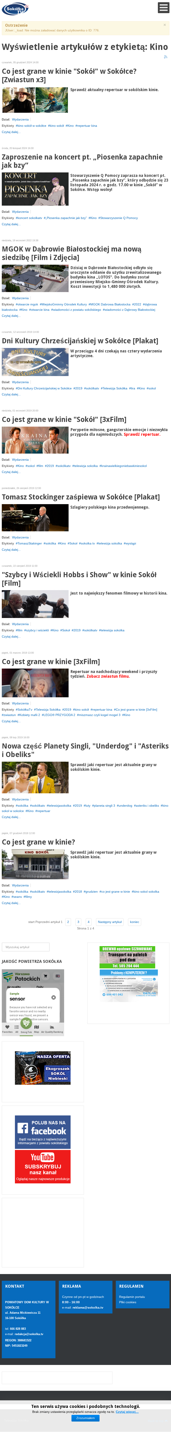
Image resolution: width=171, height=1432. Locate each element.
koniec (134, 922)
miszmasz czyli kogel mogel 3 (99, 715)
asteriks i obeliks (147, 805)
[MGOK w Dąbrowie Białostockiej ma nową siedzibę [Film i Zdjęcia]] (35, 278)
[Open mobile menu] (163, 7)
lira (133, 388)
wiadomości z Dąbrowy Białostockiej (130, 309)
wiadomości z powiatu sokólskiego (77, 309)
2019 (78, 388)
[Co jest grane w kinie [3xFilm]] (35, 683)
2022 (137, 304)
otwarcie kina (40, 309)
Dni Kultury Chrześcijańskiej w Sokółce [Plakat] (80, 341)
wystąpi (131, 543)
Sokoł (73, 543)
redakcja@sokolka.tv (29, 1334)
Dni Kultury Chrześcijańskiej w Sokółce (45, 388)
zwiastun (10, 715)
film (40, 466)
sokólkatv (92, 388)
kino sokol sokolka (146, 891)
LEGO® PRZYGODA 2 (59, 715)
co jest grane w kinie (115, 891)
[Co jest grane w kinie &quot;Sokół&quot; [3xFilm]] (35, 440)
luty (88, 805)
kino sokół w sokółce (32, 125)
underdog (125, 805)
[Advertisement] (42, 1232)
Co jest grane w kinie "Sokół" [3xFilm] (64, 419)
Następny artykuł (110, 922)
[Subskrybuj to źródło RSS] (166, 57)
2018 (78, 891)
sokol (152, 388)
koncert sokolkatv (30, 218)
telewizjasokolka (60, 805)
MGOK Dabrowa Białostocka (110, 304)
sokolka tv (88, 543)
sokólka (50, 543)
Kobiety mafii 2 (29, 715)
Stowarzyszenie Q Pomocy (119, 218)
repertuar (43, 811)
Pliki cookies (127, 1302)
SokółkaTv (25, 709)
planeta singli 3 (104, 805)
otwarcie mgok (28, 304)
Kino (70, 125)
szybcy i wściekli (37, 630)
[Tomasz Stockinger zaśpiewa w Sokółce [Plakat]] (35, 517)
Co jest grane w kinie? (38, 842)
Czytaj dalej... (11, 132)
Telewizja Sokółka (115, 388)
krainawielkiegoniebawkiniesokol (124, 466)
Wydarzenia (20, 119)
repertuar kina (87, 125)
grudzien (92, 891)
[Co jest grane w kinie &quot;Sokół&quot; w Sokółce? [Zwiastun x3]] (35, 100)
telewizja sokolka (86, 466)
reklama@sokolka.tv (87, 1307)
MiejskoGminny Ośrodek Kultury (64, 304)
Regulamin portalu (132, 1297)
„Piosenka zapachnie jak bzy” (66, 218)
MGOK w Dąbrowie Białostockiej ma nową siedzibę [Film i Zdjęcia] (71, 253)
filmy (28, 896)
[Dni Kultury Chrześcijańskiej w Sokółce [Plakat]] (35, 361)
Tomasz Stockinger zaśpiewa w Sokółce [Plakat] (81, 497)
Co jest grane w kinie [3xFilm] (51, 662)
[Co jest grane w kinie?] (35, 864)
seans (17, 896)
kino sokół (57, 125)
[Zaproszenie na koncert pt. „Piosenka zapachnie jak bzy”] (35, 188)
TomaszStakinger (30, 543)
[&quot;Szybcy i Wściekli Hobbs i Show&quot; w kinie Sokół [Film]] (35, 604)
